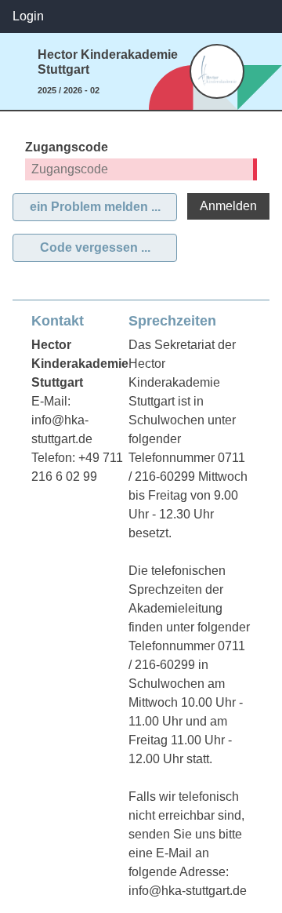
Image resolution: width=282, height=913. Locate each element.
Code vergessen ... (95, 247)
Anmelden (228, 206)
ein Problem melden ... (95, 206)
